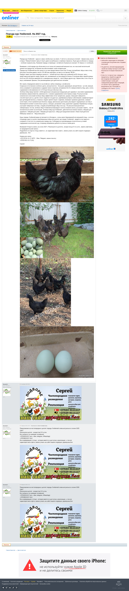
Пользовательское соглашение (54, 581)
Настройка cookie (45, 584)
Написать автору (10, 70)
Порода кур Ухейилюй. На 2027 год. (26, 34)
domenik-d (5, 54)
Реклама (26, 581)
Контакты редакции (17, 581)
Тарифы (33, 581)
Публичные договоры (71, 581)
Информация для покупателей (29, 584)
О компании (5, 581)
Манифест (40, 581)
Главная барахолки (10, 30)
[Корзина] (125, 18)
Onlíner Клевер (82, 10)
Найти (92, 51)
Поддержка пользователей (10, 584)
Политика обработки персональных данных (93, 581)
